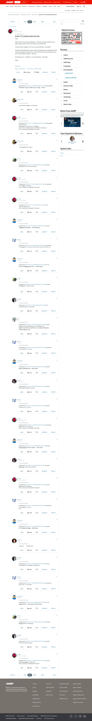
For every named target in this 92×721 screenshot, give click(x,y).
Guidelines (73, 10)
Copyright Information (11, 718)
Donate (34, 687)
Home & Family (68, 86)
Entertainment (68, 70)
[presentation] (61, 123)
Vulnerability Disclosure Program (26, 718)
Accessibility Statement (32, 715)
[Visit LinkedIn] (84, 716)
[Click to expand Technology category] (61, 97)
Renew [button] (24, 2)
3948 (42, 21)
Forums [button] (81, 10)
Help (78, 10)
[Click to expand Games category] (61, 55)
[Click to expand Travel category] (61, 100)
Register (75, 2)
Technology (67, 97)
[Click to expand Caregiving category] (61, 66)
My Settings (67, 10)
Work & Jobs (67, 104)
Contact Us (48, 683)
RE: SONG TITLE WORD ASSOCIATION (35, 85)
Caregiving (67, 66)
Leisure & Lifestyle (71, 77)
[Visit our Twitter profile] (75, 716)
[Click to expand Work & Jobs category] (61, 104)
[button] (84, 6)
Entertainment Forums (25, 14)
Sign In (61, 155)
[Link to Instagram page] (80, 716)
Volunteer (35, 691)
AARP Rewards (68, 58)
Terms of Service (21, 715)
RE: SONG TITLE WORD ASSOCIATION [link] (47, 14)
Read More (17, 66)
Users (61, 23)
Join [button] (17, 2)
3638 (34, 21)
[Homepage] (10, 2)
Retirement (67, 93)
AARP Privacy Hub (10, 715)
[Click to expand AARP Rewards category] (61, 58)
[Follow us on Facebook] (71, 716)
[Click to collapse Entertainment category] (61, 69)
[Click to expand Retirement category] (61, 93)
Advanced (82, 23)
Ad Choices (39, 718)
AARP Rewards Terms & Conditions (49, 715)
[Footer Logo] (16, 684)
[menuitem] (7, 7)
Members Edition (57, 2)
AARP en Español (70, 6)
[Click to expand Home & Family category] (61, 86)
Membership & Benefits (37, 2)
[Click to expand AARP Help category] (61, 62)
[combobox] (72, 21)
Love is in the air (21, 68)
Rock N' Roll (34, 14)
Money (66, 89)
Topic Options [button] (13, 26)
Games (66, 55)
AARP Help (67, 62)
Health (66, 82)
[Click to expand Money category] (61, 89)
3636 (25, 21)
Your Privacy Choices (49, 718)
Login (81, 2)
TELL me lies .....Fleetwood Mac (34, 68)
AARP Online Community (13, 14)
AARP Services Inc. (63, 698)
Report (46, 72)
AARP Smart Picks (48, 2)
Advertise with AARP (64, 683)
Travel (65, 100)
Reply (53, 72)
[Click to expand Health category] (61, 82)
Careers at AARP (63, 687)
